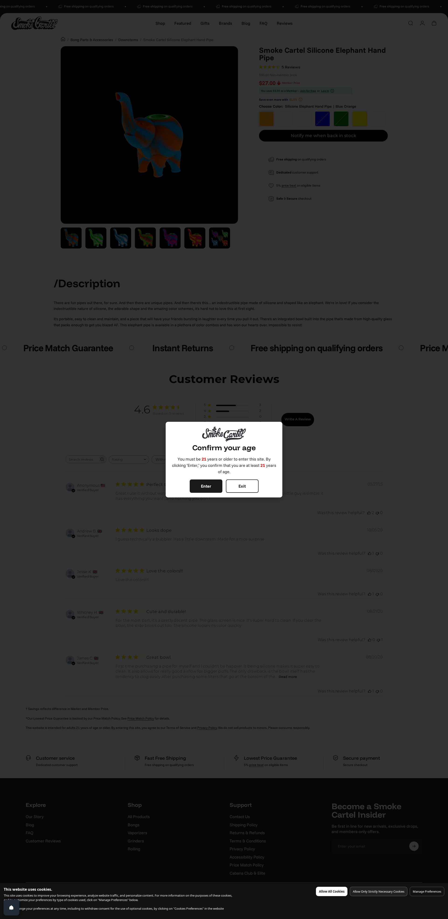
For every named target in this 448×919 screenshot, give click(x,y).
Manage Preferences (427, 891)
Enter (206, 486)
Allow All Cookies (331, 891)
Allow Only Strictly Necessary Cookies (378, 891)
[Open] (11, 907)
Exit (242, 486)
